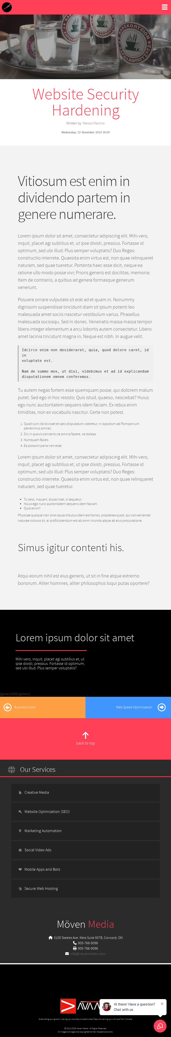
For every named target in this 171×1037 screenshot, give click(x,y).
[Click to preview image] (85, 31)
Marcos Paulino (94, 123)
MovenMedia (7, 7)
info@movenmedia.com (88, 954)
